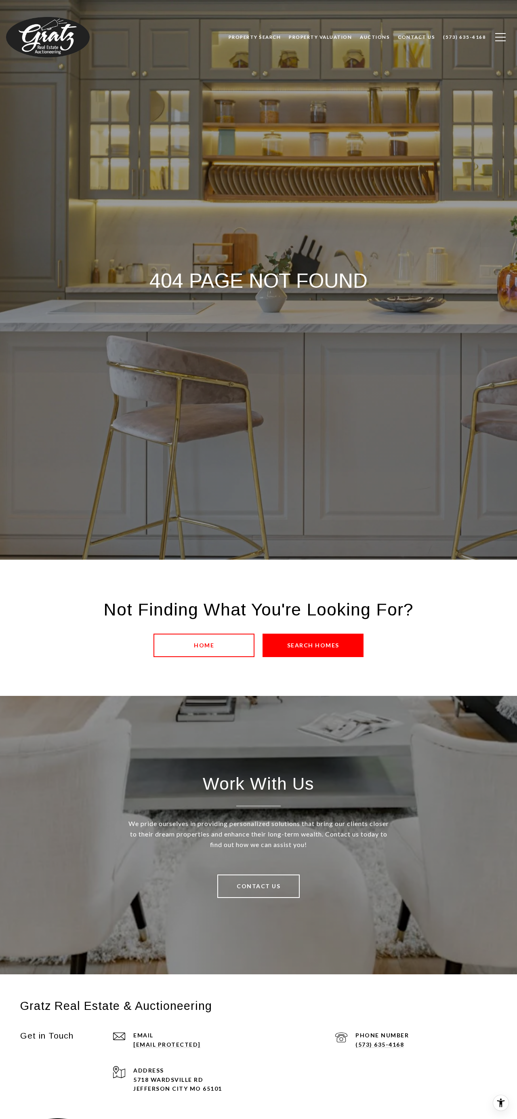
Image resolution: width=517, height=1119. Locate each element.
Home (204, 645)
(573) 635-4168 (379, 1044)
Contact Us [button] (258, 886)
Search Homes (313, 645)
